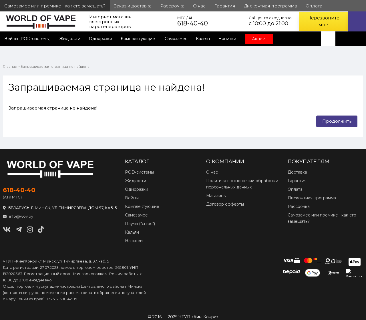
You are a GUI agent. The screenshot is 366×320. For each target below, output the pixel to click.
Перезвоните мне (323, 21)
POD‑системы (139, 172)
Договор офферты (225, 204)
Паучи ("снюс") (140, 223)
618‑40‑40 (19, 190)
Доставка (297, 172)
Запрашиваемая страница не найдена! (55, 66)
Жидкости (69, 38)
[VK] (7, 229)
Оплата (295, 189)
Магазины (216, 195)
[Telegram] (19, 229)
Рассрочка (299, 206)
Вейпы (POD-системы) (27, 38)
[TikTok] (41, 229)
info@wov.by (20, 216)
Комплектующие (138, 38)
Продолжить (336, 121)
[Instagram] (30, 229)
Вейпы (132, 197)
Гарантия (297, 180)
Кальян (203, 38)
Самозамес (176, 38)
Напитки (227, 38)
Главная (10, 66)
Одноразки (100, 38)
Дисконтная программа (312, 197)
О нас (212, 172)
